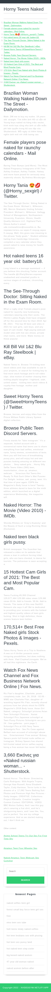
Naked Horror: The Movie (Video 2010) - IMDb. (25, 58)
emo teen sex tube (16, 922)
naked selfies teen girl (18, 903)
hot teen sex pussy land (19, 942)
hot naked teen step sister (20, 948)
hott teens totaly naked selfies (22, 929)
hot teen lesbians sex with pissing (24, 935)
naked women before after (20, 968)
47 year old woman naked (20, 961)
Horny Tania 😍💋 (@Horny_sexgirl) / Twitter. (24, 34)
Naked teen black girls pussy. (17, 61)
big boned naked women (19, 955)
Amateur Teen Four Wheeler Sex (20, 848)
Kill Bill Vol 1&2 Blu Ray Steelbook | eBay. (22, 46)
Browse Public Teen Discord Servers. (20, 55)
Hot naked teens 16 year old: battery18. (21, 37)
